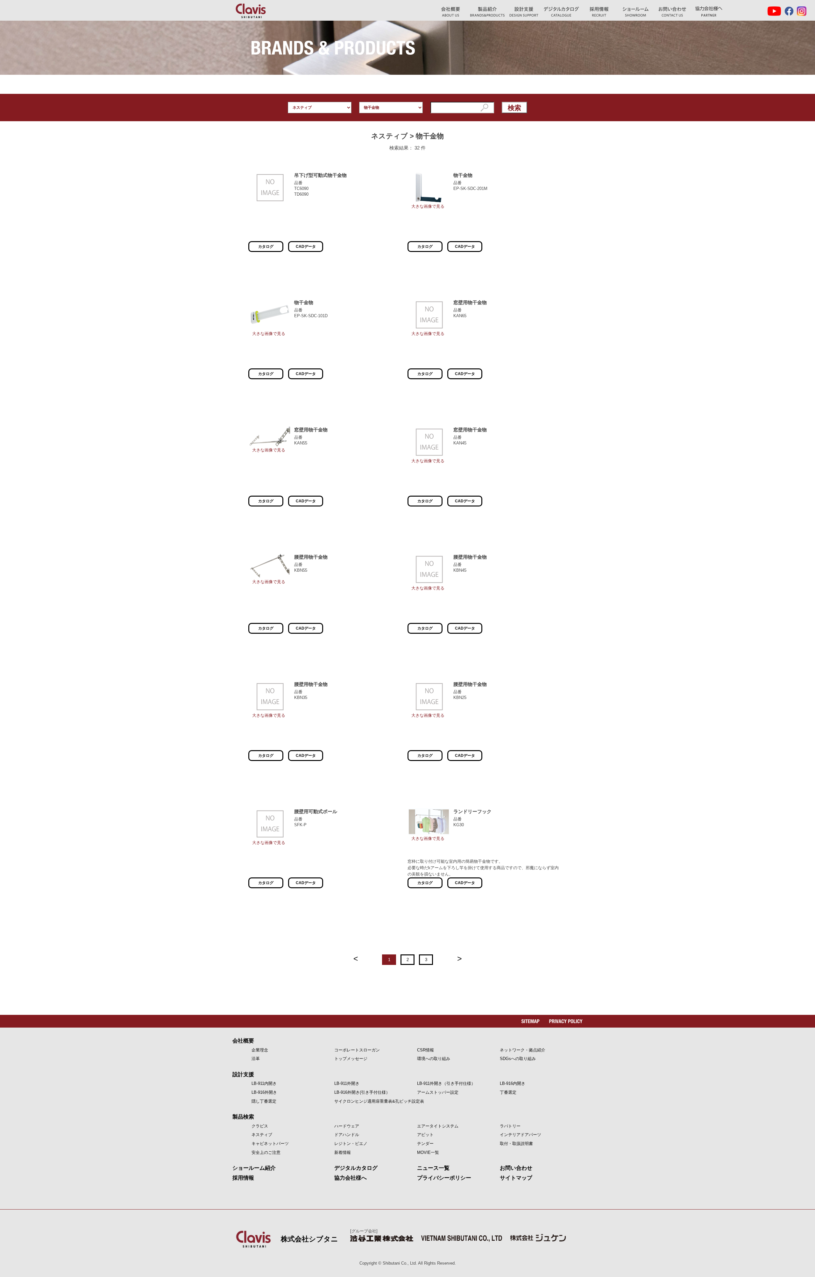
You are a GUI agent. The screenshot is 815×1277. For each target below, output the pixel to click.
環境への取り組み (433, 1058)
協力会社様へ (709, 12)
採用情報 (243, 1178)
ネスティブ (262, 1134)
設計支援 (243, 1074)
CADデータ (306, 246)
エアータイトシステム (437, 1126)
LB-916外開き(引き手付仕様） (362, 1092)
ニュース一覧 (433, 1168)
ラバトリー (510, 1126)
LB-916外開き (264, 1092)
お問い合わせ (672, 12)
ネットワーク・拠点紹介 (522, 1050)
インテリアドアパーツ (520, 1134)
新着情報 (342, 1152)
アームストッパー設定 (437, 1092)
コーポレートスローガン (357, 1050)
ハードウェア (346, 1126)
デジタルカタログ (561, 12)
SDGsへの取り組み (518, 1058)
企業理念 (260, 1050)
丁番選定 (508, 1092)
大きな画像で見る (427, 206)
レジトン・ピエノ (350, 1143)
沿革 (256, 1058)
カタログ (265, 246)
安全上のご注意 (266, 1152)
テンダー (425, 1143)
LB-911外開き (346, 1083)
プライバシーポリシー (444, 1178)
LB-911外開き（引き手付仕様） (446, 1083)
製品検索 (243, 1117)
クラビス (260, 1126)
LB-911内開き (264, 1083)
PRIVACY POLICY (566, 1021)
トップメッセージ (350, 1058)
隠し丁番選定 (264, 1101)
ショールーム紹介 (635, 12)
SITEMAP (530, 1021)
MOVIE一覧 (428, 1152)
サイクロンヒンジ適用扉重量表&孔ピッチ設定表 (379, 1101)
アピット (425, 1134)
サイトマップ (516, 1178)
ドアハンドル (346, 1134)
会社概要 (243, 1041)
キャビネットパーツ (270, 1143)
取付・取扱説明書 (516, 1143)
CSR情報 (425, 1050)
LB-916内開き (512, 1083)
